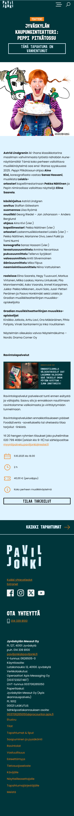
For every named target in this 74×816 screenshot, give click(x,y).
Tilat (10, 726)
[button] (59, 4)
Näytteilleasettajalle (20, 779)
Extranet (12, 584)
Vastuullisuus (16, 753)
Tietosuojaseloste (19, 766)
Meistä (11, 792)
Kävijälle (12, 772)
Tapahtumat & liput (20, 733)
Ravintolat (14, 746)
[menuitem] (37, 719)
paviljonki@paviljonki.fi (22, 654)
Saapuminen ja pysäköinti (24, 739)
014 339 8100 (19, 621)
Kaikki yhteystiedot (19, 580)
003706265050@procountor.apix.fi (30, 714)
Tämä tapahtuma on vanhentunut (37, 49)
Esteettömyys (16, 759)
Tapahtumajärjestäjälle (23, 785)
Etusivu (11, 720)
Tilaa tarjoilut (37, 501)
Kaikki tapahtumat (43, 527)
